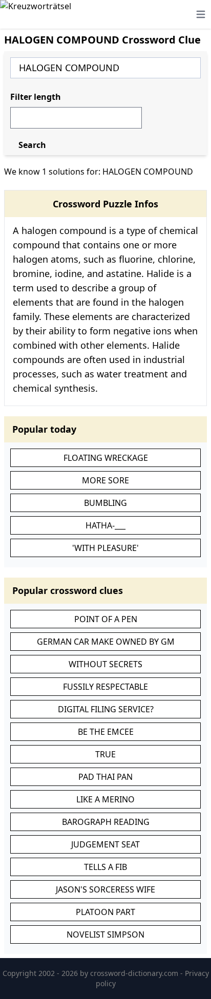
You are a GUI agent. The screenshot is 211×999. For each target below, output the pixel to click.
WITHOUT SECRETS (105, 664)
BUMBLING (105, 502)
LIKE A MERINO (105, 799)
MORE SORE (105, 480)
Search (32, 145)
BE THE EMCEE (106, 731)
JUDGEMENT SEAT (105, 844)
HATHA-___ (105, 525)
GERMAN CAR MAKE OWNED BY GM (106, 641)
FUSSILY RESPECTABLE (105, 686)
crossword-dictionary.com (135, 973)
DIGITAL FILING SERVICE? (106, 709)
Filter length (35, 96)
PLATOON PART (105, 912)
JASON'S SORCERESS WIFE (105, 889)
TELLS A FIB (105, 867)
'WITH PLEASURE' (105, 548)
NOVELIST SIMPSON (105, 934)
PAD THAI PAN (105, 776)
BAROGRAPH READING (106, 821)
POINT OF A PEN (105, 619)
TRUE (105, 754)
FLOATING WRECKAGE (106, 457)
